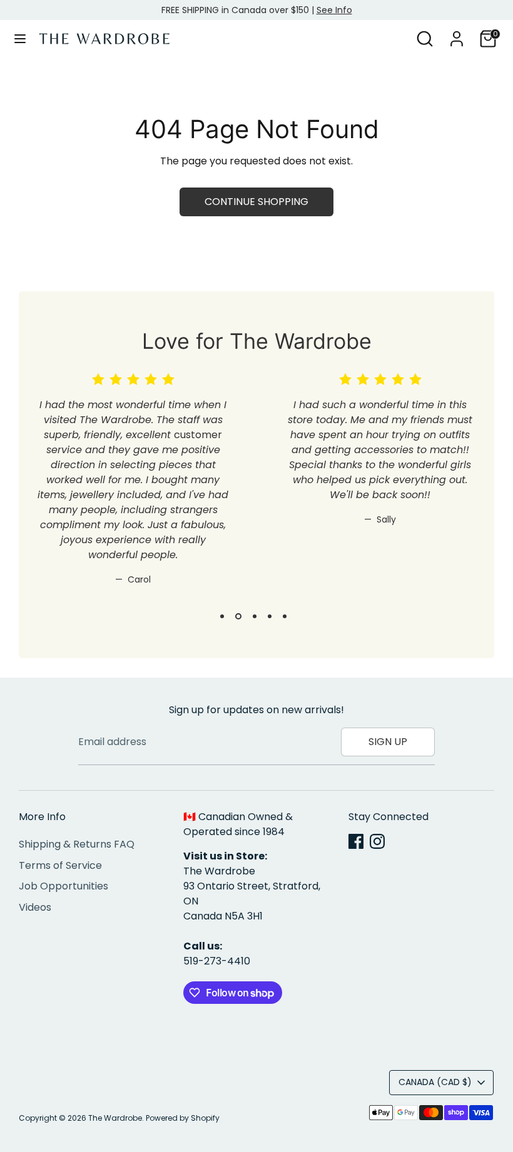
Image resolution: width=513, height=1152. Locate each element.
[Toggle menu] (20, 38)
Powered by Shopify (183, 1118)
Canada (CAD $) (435, 1082)
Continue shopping (256, 201)
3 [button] (254, 616)
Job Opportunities (63, 886)
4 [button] (270, 616)
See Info (334, 10)
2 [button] (238, 616)
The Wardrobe (115, 1118)
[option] (123, 489)
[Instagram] (377, 841)
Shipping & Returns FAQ (77, 844)
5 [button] (285, 616)
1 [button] (222, 616)
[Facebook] (355, 841)
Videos (35, 907)
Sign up (387, 741)
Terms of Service (60, 865)
